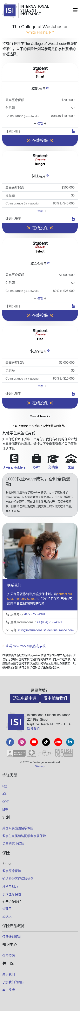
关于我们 (8, 974)
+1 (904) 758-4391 (49, 622)
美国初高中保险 (13, 843)
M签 (5, 809)
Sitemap (40, 766)
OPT (36, 467)
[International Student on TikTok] (46, 742)
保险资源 (8, 955)
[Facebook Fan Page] (10, 742)
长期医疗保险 (11, 894)
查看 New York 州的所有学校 (25, 646)
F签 (4, 786)
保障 (40, 123)
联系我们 (33, 729)
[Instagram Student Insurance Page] (22, 742)
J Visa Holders (14, 467)
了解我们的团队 (13, 982)
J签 (4, 794)
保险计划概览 (11, 937)
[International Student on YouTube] (34, 742)
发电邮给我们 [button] (55, 698)
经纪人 (7, 916)
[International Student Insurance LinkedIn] (70, 742)
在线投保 (40, 140)
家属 (71, 467)
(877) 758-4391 (34, 614)
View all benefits (40, 416)
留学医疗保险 (11, 871)
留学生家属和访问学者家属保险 (24, 836)
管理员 (7, 909)
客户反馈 (8, 990)
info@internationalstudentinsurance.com (46, 630)
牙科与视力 (10, 886)
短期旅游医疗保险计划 (17, 878)
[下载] (73, 131)
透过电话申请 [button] (24, 698)
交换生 (53, 467)
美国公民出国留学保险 (17, 828)
